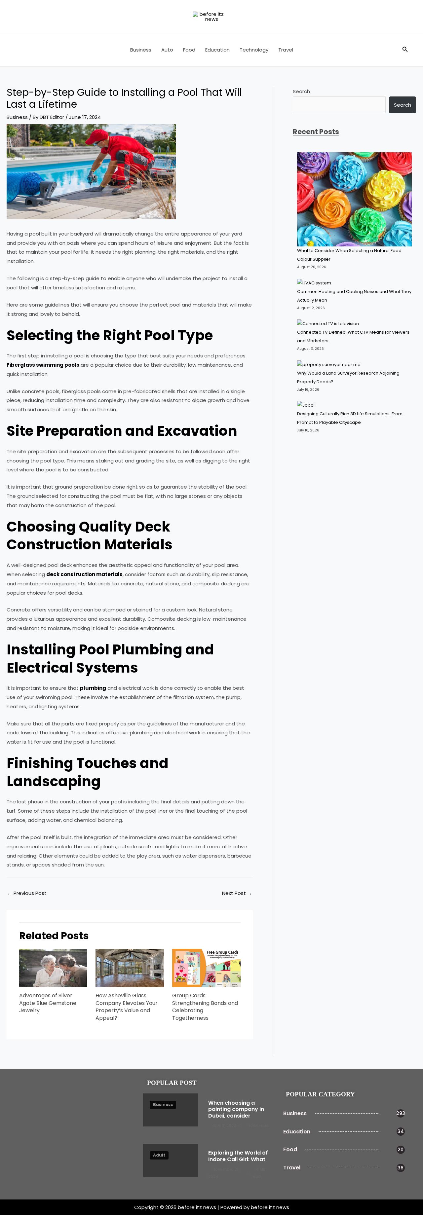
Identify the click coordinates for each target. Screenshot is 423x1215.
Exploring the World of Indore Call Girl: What (238, 1156)
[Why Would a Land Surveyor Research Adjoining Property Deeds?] (329, 364)
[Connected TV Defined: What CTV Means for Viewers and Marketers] (328, 323)
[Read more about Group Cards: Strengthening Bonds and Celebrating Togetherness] (206, 967)
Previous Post (27, 893)
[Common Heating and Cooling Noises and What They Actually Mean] (314, 282)
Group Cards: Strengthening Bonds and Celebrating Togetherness (205, 1006)
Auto (167, 49)
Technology (254, 49)
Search (301, 91)
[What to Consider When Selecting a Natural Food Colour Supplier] (354, 199)
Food (189, 49)
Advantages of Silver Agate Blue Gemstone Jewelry (47, 1003)
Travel (285, 49)
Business (140, 49)
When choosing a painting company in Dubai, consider (236, 1109)
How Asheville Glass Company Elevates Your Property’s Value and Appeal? (127, 1006)
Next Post (237, 893)
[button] (405, 50)
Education (217, 49)
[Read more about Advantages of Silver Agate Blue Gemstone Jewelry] (53, 967)
